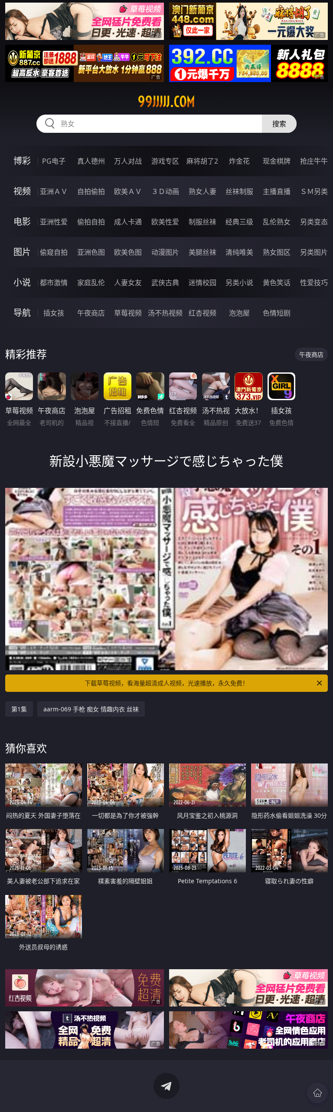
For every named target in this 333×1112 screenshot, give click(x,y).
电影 (22, 221)
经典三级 (239, 222)
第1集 (19, 709)
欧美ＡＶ (128, 191)
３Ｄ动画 (165, 191)
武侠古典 (165, 282)
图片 (22, 252)
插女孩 (53, 313)
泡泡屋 (239, 313)
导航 (22, 313)
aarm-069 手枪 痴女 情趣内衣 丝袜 (91, 709)
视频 (22, 191)
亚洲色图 (91, 252)
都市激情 (54, 282)
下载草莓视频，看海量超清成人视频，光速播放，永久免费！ (166, 683)
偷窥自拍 (54, 252)
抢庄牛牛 (314, 161)
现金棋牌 (277, 161)
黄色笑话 (277, 282)
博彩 (22, 161)
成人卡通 (128, 222)
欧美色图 (128, 252)
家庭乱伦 (91, 282)
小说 (22, 282)
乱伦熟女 (277, 222)
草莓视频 (128, 313)
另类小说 (239, 282)
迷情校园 (202, 282)
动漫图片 (165, 252)
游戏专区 (165, 161)
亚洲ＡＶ (54, 191)
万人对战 (128, 161)
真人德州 (91, 161)
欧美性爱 (165, 222)
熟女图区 (277, 252)
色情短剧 (277, 313)
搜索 (279, 123)
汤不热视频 (165, 313)
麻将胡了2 (202, 161)
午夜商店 (91, 313)
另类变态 (314, 222)
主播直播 (277, 191)
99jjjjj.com (166, 101)
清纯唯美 (239, 252)
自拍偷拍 (91, 191)
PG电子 (53, 161)
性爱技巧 (314, 282)
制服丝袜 (202, 222)
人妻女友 (128, 282)
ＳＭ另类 (314, 191)
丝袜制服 (239, 191)
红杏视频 (202, 313)
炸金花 (239, 161)
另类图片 (314, 252)
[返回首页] (317, 1092)
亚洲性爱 (54, 222)
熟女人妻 (202, 191)
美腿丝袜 (202, 252)
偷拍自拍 (91, 222)
